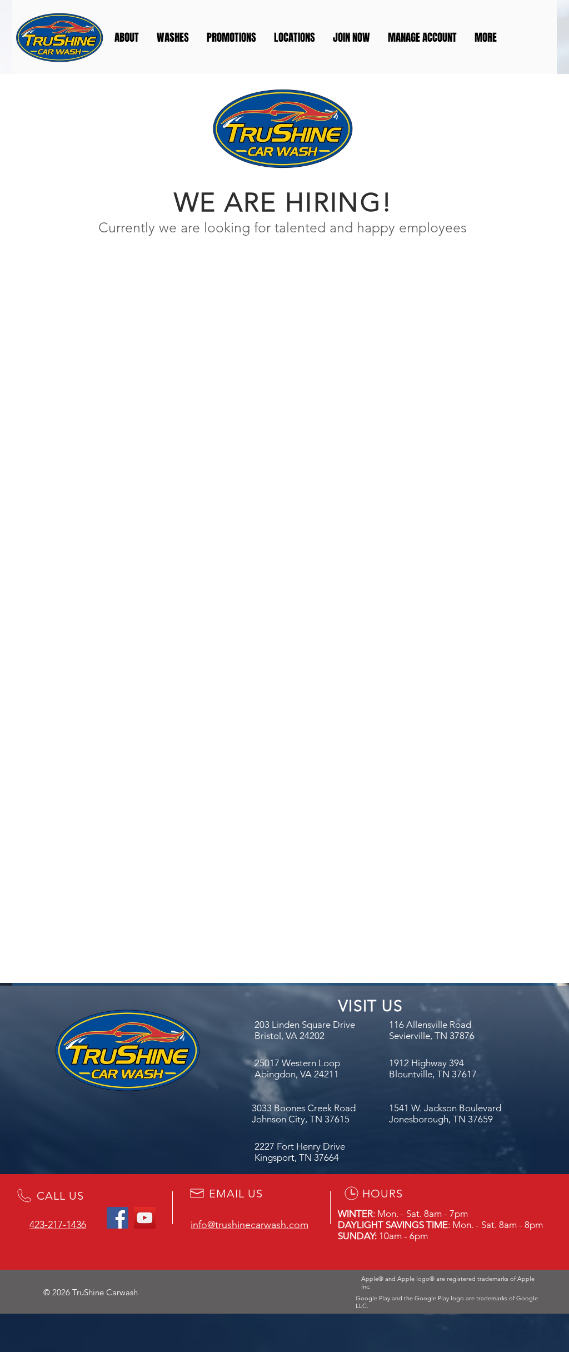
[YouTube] (145, 1218)
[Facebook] (117, 1218)
